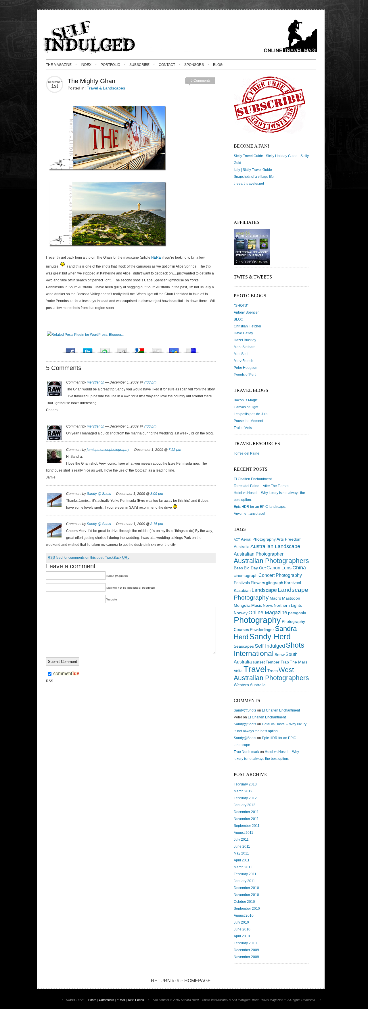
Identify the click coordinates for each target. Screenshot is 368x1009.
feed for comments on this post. (76, 558)
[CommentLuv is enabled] (66, 675)
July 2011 (241, 840)
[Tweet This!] (87, 349)
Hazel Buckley (245, 340)
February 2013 (245, 784)
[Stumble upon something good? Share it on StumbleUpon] (105, 349)
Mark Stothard (245, 347)
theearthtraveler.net (249, 184)
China (299, 568)
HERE (156, 257)
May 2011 (241, 853)
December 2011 (246, 812)
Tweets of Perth (246, 375)
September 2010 (247, 909)
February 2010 (245, 943)
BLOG (218, 65)
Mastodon (291, 598)
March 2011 (243, 867)
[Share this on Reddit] (122, 349)
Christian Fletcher (247, 326)
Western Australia (250, 684)
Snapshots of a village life (254, 177)
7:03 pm (150, 382)
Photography (257, 620)
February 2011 (245, 874)
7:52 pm (174, 450)
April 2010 (242, 936)
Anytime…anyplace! (249, 514)
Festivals (242, 582)
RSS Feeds (136, 1000)
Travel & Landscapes (106, 88)
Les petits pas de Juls (250, 414)
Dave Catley (243, 333)
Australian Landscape (275, 546)
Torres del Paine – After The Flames (261, 486)
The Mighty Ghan (91, 81)
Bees (238, 568)
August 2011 (243, 833)
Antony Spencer (246, 312)
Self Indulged (270, 646)
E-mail (121, 1000)
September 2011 (247, 826)
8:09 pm (156, 494)
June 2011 (242, 846)
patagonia (297, 613)
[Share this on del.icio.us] (191, 349)
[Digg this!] (156, 349)
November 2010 (246, 895)
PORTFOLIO (110, 65)
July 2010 (241, 922)
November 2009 (246, 957)
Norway (241, 613)
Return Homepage (181, 980)
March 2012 (243, 791)
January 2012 (244, 805)
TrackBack (117, 558)
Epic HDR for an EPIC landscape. (260, 507)
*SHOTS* (241, 306)
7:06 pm (150, 426)
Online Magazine (267, 612)
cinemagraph (246, 575)
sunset (259, 662)
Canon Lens (279, 567)
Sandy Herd (270, 636)
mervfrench (95, 382)
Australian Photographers (271, 560)
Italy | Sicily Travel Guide (253, 170)
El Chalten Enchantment (253, 479)
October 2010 (244, 902)
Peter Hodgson (245, 368)
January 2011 (244, 881)
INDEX (86, 65)
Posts (92, 1000)
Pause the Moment (248, 421)
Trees (272, 670)
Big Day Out (255, 568)
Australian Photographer (258, 553)
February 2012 (245, 798)
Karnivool (292, 582)
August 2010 (244, 915)
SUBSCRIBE (139, 65)
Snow (280, 654)
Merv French (243, 361)
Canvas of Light (246, 407)
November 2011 (246, 819)
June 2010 (242, 929)
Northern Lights (288, 605)
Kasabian (242, 590)
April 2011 (242, 860)
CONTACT (167, 65)
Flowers (258, 582)
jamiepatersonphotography (108, 450)
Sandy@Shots (245, 710)
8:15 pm (156, 524)
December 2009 (246, 950)
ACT (237, 539)
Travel (255, 669)
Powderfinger (262, 629)
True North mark (246, 752)
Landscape (264, 590)
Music (256, 605)
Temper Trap (277, 662)
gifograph (274, 582)
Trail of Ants (243, 428)
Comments (106, 1000)
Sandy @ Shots (99, 494)
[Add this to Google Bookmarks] (139, 349)
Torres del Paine (246, 453)
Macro (275, 598)
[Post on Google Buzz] (174, 349)
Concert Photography (280, 575)
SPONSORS (194, 65)
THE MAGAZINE (59, 65)
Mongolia (242, 605)
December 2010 (246, 888)
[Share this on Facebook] (70, 349)
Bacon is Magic (246, 400)
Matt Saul (241, 354)
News (268, 605)
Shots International (269, 649)
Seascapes (244, 646)
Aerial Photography (258, 539)
